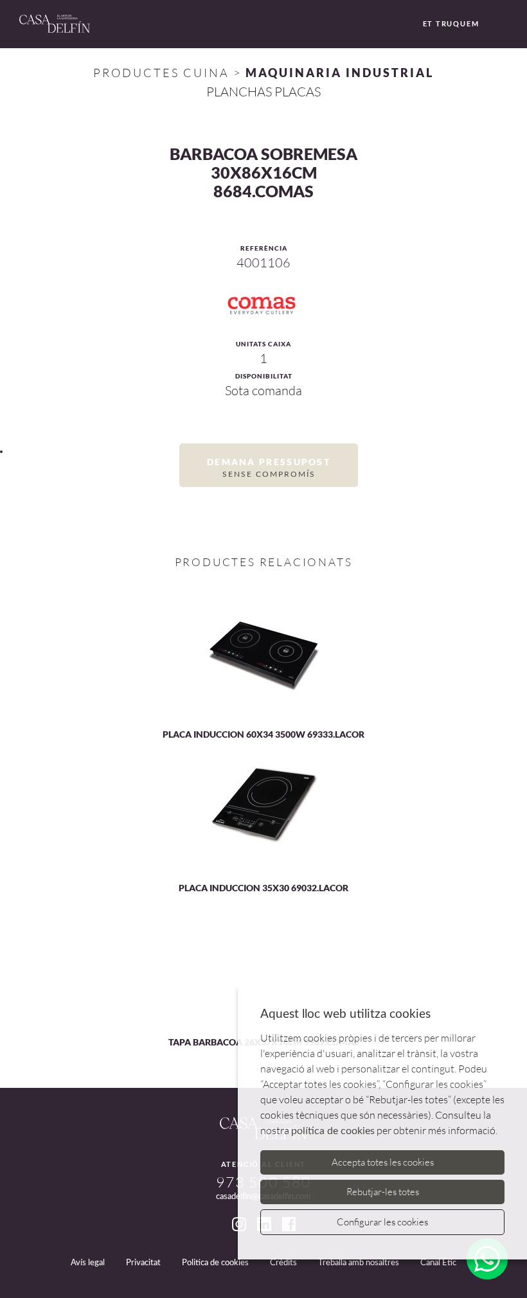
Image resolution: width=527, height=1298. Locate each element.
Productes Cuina (161, 73)
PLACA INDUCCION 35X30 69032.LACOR (263, 887)
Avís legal (88, 1263)
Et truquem (451, 23)
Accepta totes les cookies (383, 1162)
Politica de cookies (215, 1263)
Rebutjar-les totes (382, 1192)
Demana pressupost (268, 467)
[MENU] (506, 24)
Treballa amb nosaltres (358, 1263)
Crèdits (283, 1263)
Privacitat (143, 1263)
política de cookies (333, 1131)
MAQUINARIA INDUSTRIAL (340, 73)
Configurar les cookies (382, 1222)
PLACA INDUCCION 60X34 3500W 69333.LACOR (263, 734)
